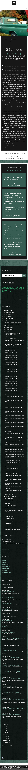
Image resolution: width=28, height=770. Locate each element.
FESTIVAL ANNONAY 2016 (11, 371)
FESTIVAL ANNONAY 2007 (11, 350)
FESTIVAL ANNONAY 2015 (11, 369)
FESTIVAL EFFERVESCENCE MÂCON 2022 (14, 454)
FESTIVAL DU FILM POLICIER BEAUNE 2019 (13, 412)
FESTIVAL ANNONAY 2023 (11, 385)
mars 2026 (5, 734)
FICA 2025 (7, 471)
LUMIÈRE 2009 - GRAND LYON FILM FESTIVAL (13, 484)
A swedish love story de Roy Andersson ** (14, 57)
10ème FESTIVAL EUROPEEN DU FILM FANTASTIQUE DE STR (13, 334)
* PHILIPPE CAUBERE (8, 310)
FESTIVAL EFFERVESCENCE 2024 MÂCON (14, 447)
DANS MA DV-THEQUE (10, 508)
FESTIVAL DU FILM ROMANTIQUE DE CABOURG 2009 (14, 434)
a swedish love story (13, 158)
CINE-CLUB (7, 503)
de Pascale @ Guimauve (16, 215)
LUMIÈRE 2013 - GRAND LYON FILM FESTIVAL (13, 487)
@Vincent (4, 699)
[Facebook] (8, 299)
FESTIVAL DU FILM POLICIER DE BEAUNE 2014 (14, 416)
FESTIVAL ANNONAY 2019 (11, 378)
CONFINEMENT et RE (8, 327)
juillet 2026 (5, 726)
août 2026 (5, 724)
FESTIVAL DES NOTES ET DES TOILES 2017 (14, 393)
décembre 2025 (6, 740)
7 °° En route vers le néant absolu (11, 324)
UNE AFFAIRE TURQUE (8, 597)
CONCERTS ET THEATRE (10, 505)
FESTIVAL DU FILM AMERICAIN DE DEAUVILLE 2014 (14, 397)
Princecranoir (5, 665)
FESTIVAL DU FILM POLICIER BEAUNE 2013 (13, 404)
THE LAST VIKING (7, 620)
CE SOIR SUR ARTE (7, 603)
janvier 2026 (6, 738)
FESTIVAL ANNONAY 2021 (11, 383)
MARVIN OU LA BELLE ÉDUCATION (17, 708)
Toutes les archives (7, 745)
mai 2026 (5, 730)
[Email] (14, 3)
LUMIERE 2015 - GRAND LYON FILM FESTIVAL (13, 476)
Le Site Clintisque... (6, 539)
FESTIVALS (6, 331)
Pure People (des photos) (8, 541)
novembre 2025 (6, 742)
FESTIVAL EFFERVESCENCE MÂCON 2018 (14, 451)
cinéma (21, 158)
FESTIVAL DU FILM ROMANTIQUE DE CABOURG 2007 (14, 430)
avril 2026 (5, 732)
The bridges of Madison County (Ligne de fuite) (13, 543)
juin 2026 (5, 728)
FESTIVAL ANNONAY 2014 (11, 367)
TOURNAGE (8, 523)
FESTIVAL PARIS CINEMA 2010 (12, 468)
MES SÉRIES (6, 527)
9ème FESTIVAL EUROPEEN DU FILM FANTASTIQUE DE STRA (14, 345)
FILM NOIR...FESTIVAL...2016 (11, 473)
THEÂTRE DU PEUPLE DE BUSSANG (12, 529)
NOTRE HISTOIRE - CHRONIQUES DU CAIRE (13, 638)
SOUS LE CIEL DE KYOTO (8, 632)
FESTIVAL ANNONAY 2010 (11, 357)
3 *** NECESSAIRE (8, 316)
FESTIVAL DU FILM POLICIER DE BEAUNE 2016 (14, 423)
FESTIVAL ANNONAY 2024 (11, 388)
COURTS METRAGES (8, 329)
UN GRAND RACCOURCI (8, 591)
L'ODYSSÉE (5, 626)
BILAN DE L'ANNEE (9, 500)
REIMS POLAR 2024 (9, 494)
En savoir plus (20, 768)
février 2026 (6, 736)
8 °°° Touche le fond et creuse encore (12, 326)
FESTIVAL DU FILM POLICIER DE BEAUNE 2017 (14, 427)
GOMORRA (5, 39)
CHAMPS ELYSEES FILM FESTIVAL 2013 (14, 348)
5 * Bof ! (5, 320)
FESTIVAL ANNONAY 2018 (11, 376)
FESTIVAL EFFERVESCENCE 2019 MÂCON (14, 444)
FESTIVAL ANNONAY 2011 (11, 359)
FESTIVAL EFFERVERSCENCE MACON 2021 (13, 438)
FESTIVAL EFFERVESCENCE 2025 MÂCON (14, 449)
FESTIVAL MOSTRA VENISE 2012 (12, 460)
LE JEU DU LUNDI (9, 514)
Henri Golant (5, 568)
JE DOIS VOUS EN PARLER (10, 496)
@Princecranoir (5, 671)
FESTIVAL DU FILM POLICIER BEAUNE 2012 (13, 401)
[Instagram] (14, 299)
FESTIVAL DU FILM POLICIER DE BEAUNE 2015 (14, 419)
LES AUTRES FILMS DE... (10, 516)
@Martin (4, 714)
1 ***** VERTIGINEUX (9, 312)
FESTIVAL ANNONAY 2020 (11, 381)
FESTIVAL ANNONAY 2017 (11, 374)
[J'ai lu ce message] (26, 766)
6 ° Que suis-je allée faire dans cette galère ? (14, 322)
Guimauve (16, 183)
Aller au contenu (5, 1)
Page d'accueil (13, 39)
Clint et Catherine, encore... (10, 42)
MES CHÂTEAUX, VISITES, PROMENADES (14, 521)
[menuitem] (5, 39)
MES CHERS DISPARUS (10, 518)
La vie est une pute (8, 526)
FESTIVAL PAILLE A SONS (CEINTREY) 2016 (13, 465)
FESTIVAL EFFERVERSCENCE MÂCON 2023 (13, 441)
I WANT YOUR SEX (7, 615)
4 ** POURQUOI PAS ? (14, 153)
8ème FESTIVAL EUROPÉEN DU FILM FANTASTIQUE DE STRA (14, 341)
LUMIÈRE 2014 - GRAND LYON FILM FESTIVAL (13, 491)
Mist (16, 252)
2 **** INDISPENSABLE (9, 314)
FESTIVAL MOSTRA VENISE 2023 (12, 462)
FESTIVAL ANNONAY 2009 (11, 355)
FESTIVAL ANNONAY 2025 (11, 390)
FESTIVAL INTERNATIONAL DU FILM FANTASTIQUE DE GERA (14, 457)
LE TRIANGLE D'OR (7, 609)
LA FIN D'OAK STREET (8, 586)
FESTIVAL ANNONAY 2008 (11, 352)
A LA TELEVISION (9, 498)
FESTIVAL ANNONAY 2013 (11, 364)
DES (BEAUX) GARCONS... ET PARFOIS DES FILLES (14, 511)
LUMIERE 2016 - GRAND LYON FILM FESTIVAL (13, 480)
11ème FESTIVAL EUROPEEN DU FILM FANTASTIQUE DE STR (13, 337)
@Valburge (4, 708)
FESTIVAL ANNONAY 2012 (11, 362)
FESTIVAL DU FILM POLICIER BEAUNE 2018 (13, 408)
